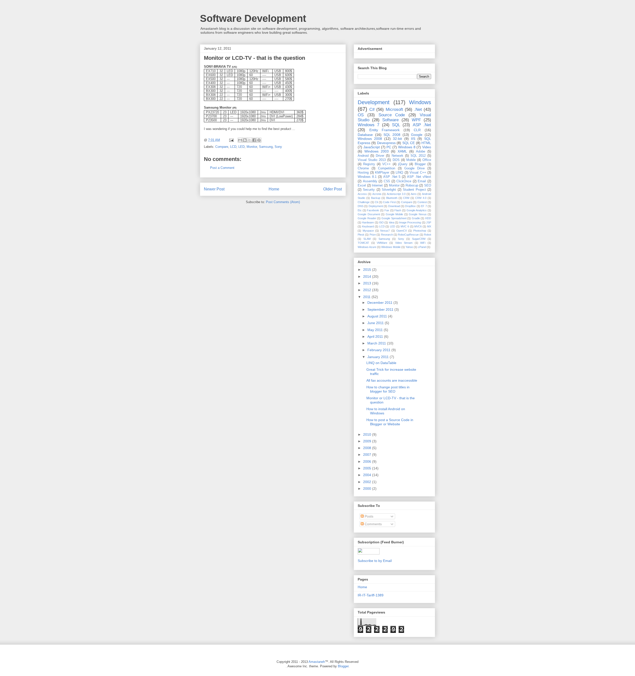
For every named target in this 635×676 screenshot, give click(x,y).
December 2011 (380, 303)
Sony (278, 147)
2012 (367, 290)
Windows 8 (406, 147)
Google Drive (414, 168)
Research (387, 234)
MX (429, 226)
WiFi (422, 242)
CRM (406, 197)
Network (397, 155)
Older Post (332, 189)
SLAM (367, 238)
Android (363, 155)
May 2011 (375, 330)
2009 (367, 441)
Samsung (266, 147)
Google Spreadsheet (394, 218)
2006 (367, 461)
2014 (367, 276)
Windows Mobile (391, 247)
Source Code (392, 115)
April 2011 (375, 336)
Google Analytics (417, 210)
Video (426, 147)
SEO (427, 185)
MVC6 (418, 226)
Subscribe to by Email (375, 561)
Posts (368, 516)
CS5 (387, 181)
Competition (386, 168)
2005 (367, 468)
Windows (420, 102)
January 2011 (378, 357)
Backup (375, 197)
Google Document (369, 214)
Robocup (412, 185)
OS (361, 115)
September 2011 (380, 309)
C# (372, 109)
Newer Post (214, 189)
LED (241, 147)
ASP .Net (422, 125)
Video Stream (404, 242)
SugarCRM (418, 238)
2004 (367, 475)
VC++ (386, 164)
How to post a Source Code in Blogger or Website (389, 422)
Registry (369, 164)
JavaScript (371, 147)
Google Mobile (394, 214)
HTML (426, 143)
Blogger (420, 164)
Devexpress (386, 143)
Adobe (420, 151)
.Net (418, 109)
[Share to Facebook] (254, 140)
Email (422, 181)
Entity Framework (384, 130)
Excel (362, 185)
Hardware (368, 222)
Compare (221, 147)
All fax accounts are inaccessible (391, 380)
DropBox (410, 206)
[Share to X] (249, 140)
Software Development (253, 18)
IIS (413, 139)
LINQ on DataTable (381, 363)
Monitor (252, 147)
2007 (367, 455)
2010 (367, 434)
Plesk (361, 234)
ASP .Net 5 (392, 177)
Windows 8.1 (367, 177)
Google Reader (367, 218)
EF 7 (424, 206)
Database (365, 135)
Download (394, 206)
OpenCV (401, 230)
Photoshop (419, 230)
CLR (417, 130)
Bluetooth (391, 197)
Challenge (364, 202)
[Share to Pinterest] (258, 140)
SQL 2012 (418, 155)
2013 (367, 283)
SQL (396, 125)
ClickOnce (403, 181)
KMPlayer (382, 172)
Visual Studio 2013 (372, 160)
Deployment (376, 206)
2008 (367, 448)
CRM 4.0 (420, 197)
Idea (391, 222)
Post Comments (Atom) (283, 202)
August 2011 (377, 316)
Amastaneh (317, 662)
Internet (377, 185)
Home (274, 189)
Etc (360, 210)
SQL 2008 (391, 135)
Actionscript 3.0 (396, 193)
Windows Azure (367, 247)
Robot (427, 234)
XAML (402, 151)
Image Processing (410, 222)
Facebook (373, 210)
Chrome (363, 168)
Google (416, 135)
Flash (397, 210)
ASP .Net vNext (419, 177)
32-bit (397, 139)
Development (373, 102)
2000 (367, 489)
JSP (428, 222)
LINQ (399, 172)
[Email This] (240, 140)
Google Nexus (418, 214)
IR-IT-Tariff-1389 (370, 595)
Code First (389, 202)
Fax (386, 210)
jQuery (403, 164)
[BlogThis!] (244, 140)
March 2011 (377, 343)
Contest (422, 202)
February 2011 (379, 350)
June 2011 (376, 323)
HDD (428, 218)
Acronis (376, 193)
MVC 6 (405, 226)
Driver (380, 155)
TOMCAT (363, 242)
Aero (413, 193)
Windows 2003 (376, 151)
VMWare (382, 242)
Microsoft (394, 109)
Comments (373, 524)
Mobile (411, 160)
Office (426, 160)
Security (369, 189)
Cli (376, 202)
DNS (360, 206)
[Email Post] (231, 140)
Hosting (363, 172)
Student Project (414, 189)
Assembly (370, 181)
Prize (373, 234)
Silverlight (389, 189)
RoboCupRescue (408, 234)
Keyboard (368, 226)
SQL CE (408, 143)
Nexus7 (385, 230)
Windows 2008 (370, 139)
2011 (367, 297)
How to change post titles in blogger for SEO (388, 389)
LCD (233, 147)
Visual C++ (418, 172)
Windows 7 (368, 125)
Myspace (368, 230)
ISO (381, 222)
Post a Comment (222, 168)
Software (390, 120)
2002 (367, 482)
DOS (396, 160)
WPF (416, 120)
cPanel (422, 247)
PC (388, 147)
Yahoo (409, 247)
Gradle (416, 218)
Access (362, 193)
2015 (367, 270)
